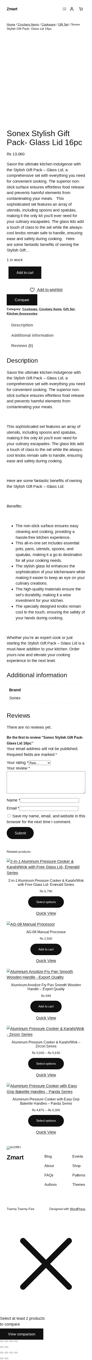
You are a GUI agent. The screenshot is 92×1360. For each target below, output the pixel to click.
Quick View (46, 913)
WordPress (77, 1209)
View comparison (21, 1334)
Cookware (49, 24)
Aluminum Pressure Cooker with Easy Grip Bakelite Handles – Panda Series (46, 1101)
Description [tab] (22, 325)
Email (13, 808)
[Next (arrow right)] (6, 1347)
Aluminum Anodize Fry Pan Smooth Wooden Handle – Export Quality (46, 987)
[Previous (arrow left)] (2, 1347)
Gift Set (63, 24)
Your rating (17, 762)
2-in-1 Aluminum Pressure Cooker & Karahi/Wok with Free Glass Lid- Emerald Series (46, 882)
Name (13, 800)
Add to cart (25, 273)
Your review (18, 768)
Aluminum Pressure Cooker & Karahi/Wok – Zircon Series (46, 1044)
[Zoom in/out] (2, 1341)
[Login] (71, 8)
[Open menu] (64, 9)
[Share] (11, 1341)
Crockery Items (28, 24)
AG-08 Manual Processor (46, 932)
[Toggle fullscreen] (6, 1341)
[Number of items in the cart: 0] (80, 8)
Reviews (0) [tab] (22, 345)
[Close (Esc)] (16, 1341)
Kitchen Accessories (22, 313)
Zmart (12, 8)
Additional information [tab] (32, 335)
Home (11, 24)
